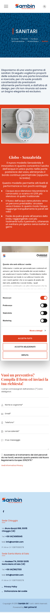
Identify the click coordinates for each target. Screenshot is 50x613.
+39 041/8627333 (13, 569)
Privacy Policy (10, 586)
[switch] (43, 305)
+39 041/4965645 (13, 536)
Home (16, 39)
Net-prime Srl (30, 607)
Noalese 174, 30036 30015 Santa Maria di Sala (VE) (15, 562)
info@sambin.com (15, 542)
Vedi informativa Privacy (12, 465)
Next (44, 125)
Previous (5, 125)
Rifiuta (25, 355)
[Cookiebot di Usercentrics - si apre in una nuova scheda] (36, 255)
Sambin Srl (23, 603)
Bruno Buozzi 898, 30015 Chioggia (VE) (14, 529)
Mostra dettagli (36, 330)
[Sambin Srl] (25, 6)
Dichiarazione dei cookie (15, 591)
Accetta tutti (25, 338)
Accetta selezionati (25, 347)
